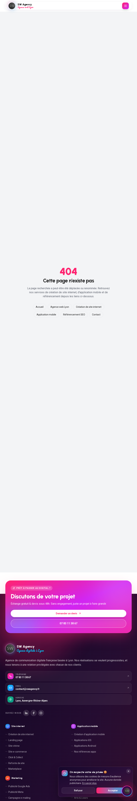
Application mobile (46, 314)
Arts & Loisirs (81, 797)
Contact (96, 314)
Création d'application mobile (89, 734)
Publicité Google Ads (19, 786)
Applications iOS (82, 740)
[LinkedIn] (26, 713)
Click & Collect (15, 757)
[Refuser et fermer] (128, 771)
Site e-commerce (17, 751)
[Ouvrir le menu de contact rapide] (127, 791)
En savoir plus (89, 783)
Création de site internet (88, 307)
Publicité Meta (15, 792)
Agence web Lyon (59, 307)
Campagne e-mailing (19, 797)
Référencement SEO (74, 314)
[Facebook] (34, 713)
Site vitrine (14, 745)
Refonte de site (16, 763)
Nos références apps (85, 751)
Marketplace (15, 768)
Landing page (15, 740)
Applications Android (85, 745)
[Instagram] (41, 713)
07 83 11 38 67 (68, 623)
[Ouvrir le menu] (125, 6)
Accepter (113, 790)
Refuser (78, 790)
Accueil (39, 307)
